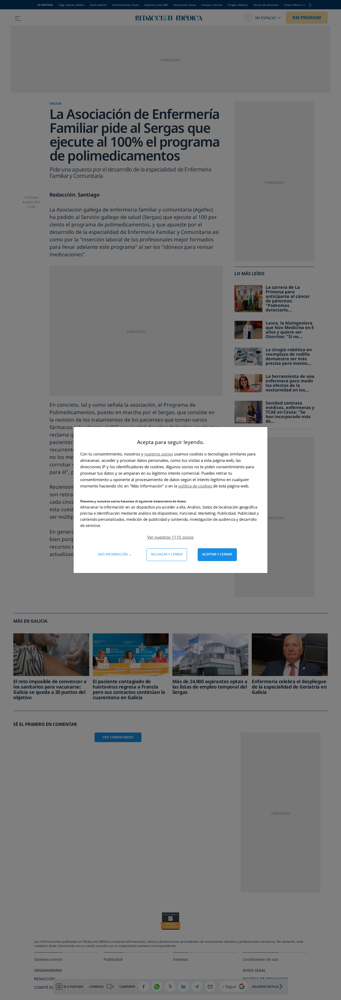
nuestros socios (158, 454)
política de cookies (195, 486)
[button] (170, 537)
